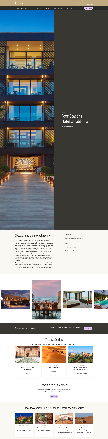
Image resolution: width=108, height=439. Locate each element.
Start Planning (89, 8)
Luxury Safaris (30, 8)
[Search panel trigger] (82, 8)
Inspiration (48, 8)
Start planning (54, 396)
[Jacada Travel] (19, 4)
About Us (69, 8)
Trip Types (39, 8)
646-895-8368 (89, 4)
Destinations (19, 8)
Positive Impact (59, 8)
